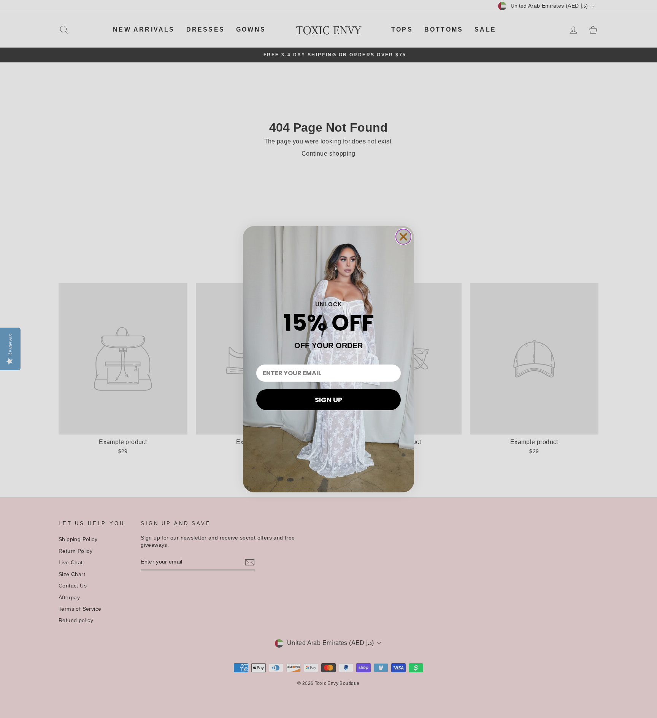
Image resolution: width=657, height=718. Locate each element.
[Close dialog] (403, 236)
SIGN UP (329, 399)
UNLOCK (328, 304)
